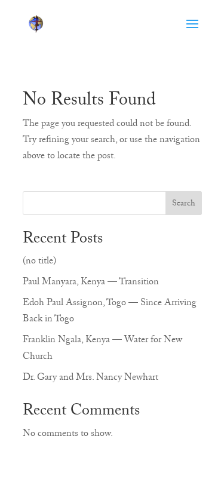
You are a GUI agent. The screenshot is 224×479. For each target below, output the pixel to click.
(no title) (39, 262)
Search (183, 204)
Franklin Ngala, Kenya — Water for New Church (102, 349)
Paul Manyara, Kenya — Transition (91, 283)
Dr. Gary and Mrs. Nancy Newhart (90, 378)
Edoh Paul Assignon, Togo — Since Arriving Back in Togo (110, 312)
